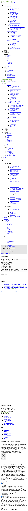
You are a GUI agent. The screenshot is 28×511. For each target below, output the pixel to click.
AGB (5, 421)
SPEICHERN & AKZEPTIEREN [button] (9, 509)
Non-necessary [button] (4, 494)
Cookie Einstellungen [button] (6, 451)
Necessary (4, 484)
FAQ (5, 438)
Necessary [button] (3, 482)
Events (6, 431)
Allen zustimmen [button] (16, 451)
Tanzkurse (6, 430)
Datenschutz (7, 420)
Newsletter (7, 437)
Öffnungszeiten (8, 417)
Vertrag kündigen (8, 423)
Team (5, 434)
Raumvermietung (8, 435)
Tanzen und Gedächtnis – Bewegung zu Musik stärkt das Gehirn (15, 285)
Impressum (7, 419)
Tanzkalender (7, 433)
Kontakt (6, 416)
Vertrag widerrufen (9, 424)
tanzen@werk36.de (5, 412)
